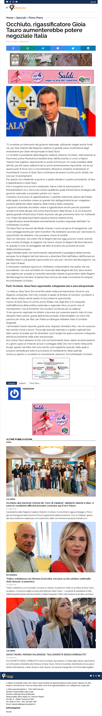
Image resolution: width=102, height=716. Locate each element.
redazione (12, 509)
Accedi (93, 2)
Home (9, 17)
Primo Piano (36, 17)
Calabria (22, 383)
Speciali (21, 17)
